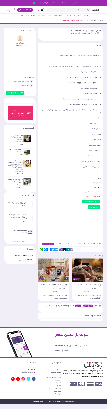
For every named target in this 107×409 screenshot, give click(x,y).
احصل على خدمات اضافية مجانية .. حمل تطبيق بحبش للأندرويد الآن (57, 3)
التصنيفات (78, 15)
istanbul (30, 369)
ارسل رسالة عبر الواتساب (90, 201)
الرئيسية (86, 15)
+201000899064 (94, 207)
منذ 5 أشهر (95, 288)
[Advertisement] (70, 224)
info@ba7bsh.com (27, 372)
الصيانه (25, 255)
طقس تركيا (41, 15)
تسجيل (78, 306)
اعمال (31, 255)
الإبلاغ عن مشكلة (48, 244)
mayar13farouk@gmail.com (21, 81)
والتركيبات (17, 255)
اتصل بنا (21, 15)
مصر (39, 10)
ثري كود (46, 401)
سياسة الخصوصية (55, 372)
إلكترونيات (93, 20)
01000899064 (29, 260)
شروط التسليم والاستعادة (53, 377)
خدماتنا (59, 375)
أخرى (86, 20)
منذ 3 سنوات (74, 33)
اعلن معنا (58, 380)
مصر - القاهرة (86, 33)
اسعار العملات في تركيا (55, 15)
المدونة (68, 15)
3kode (62, 401)
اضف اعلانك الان (24, 10)
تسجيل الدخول (11, 10)
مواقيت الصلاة (30, 15)
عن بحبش (58, 369)
